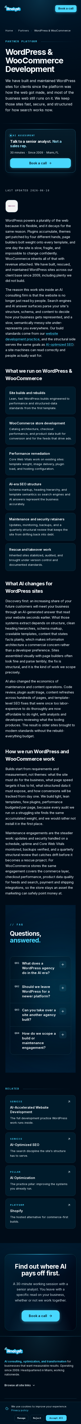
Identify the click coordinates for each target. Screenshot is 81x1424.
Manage (21, 1418)
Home (9, 30)
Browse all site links (17, 1385)
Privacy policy (19, 1410)
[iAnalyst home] (12, 8)
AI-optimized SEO (59, 344)
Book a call (65, 8)
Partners (23, 30)
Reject (37, 1418)
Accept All (56, 1418)
